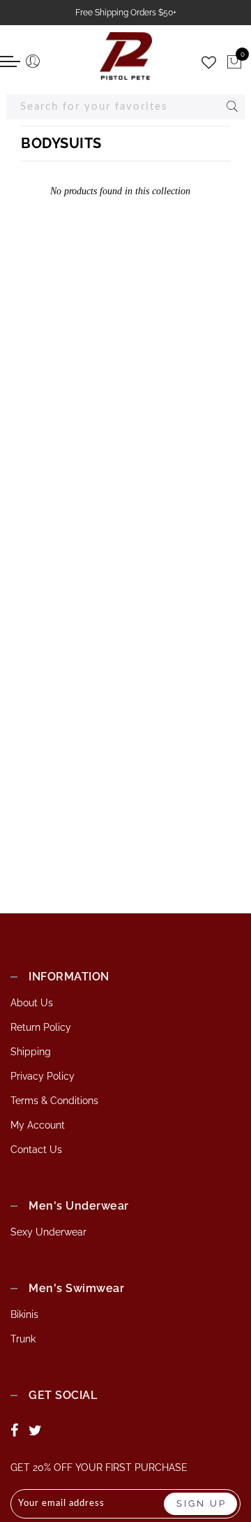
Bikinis (24, 1314)
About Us (31, 1002)
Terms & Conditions (54, 1100)
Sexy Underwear (48, 1232)
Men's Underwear (79, 1205)
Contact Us (36, 1149)
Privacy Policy (42, 1076)
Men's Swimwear (76, 1288)
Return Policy (40, 1027)
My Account (37, 1125)
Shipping (30, 1051)
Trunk (23, 1339)
